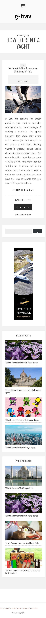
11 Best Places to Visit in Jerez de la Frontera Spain (23, 391)
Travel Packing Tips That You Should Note (22, 542)
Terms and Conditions (30, 608)
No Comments (23, 81)
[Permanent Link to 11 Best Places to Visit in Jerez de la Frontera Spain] (23, 377)
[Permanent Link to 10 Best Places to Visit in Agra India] (23, 475)
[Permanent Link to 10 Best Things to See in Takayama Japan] (23, 407)
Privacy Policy (17, 608)
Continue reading (23, 190)
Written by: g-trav (23, 215)
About (2, 608)
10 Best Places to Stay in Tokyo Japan (20, 447)
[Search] (37, 231)
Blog (23, 65)
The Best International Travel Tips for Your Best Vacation (22, 571)
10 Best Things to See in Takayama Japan (22, 419)
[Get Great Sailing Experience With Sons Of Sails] (23, 89)
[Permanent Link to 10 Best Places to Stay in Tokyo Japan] (23, 434)
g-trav (23, 16)
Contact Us (8, 608)
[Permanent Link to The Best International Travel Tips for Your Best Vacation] (23, 557)
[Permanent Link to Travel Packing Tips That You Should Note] (23, 530)
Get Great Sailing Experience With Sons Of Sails (23, 70)
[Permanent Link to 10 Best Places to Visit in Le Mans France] (23, 350)
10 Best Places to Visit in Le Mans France (21, 362)
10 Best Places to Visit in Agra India (19, 488)
